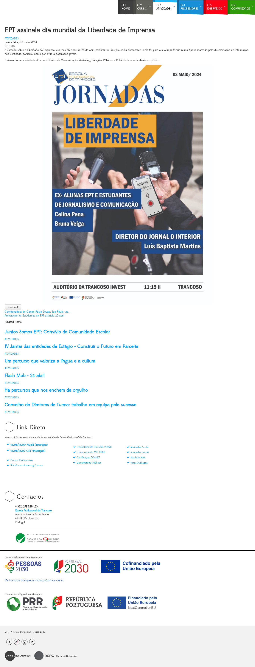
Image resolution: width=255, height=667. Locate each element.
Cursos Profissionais (21, 460)
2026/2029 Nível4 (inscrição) (29, 445)
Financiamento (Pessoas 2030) (94, 447)
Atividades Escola (139, 447)
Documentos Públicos (89, 462)
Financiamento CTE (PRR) (91, 452)
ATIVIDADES (12, 38)
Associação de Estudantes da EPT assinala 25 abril (34, 315)
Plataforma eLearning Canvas (26, 465)
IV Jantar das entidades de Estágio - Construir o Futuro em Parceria (71, 346)
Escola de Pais (137, 457)
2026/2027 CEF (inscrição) (27, 451)
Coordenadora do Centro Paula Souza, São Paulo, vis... (37, 312)
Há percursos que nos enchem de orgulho (46, 390)
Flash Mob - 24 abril (24, 376)
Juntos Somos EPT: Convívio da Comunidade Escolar (57, 332)
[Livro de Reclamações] (18, 655)
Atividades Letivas (139, 452)
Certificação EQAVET (88, 457)
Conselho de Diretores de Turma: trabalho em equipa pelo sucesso (70, 405)
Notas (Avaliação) (139, 462)
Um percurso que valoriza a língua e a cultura (50, 361)
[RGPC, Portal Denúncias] (55, 655)
